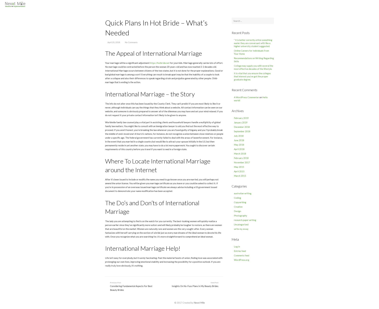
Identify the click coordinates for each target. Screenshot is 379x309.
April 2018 (239, 149)
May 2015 (239, 167)
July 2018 (239, 135)
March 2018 (240, 153)
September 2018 (242, 131)
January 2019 (240, 122)
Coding (237, 197)
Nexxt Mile (199, 302)
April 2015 (239, 171)
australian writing (242, 193)
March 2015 (240, 175)
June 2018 (239, 140)
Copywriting (240, 202)
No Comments (131, 42)
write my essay (241, 229)
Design (237, 211)
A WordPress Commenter (246, 97)
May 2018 (239, 144)
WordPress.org (241, 260)
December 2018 (242, 127)
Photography (240, 215)
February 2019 (241, 118)
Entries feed (240, 251)
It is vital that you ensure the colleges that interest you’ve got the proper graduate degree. (252, 76)
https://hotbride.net (160, 63)
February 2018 (241, 158)
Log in (237, 246)
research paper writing (245, 220)
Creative (238, 206)
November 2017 (242, 162)
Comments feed (241, 255)
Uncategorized (241, 224)
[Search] (375, 4)
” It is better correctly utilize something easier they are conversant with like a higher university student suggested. (253, 43)
